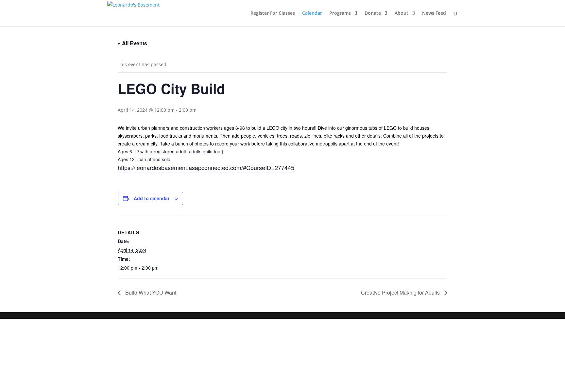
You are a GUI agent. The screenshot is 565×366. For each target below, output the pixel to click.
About (401, 13)
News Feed (434, 13)
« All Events (132, 43)
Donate (373, 13)
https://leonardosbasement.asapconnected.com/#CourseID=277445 (206, 167)
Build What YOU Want (150, 292)
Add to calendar (151, 198)
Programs (340, 13)
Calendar (312, 13)
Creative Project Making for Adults (401, 292)
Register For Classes (272, 13)
